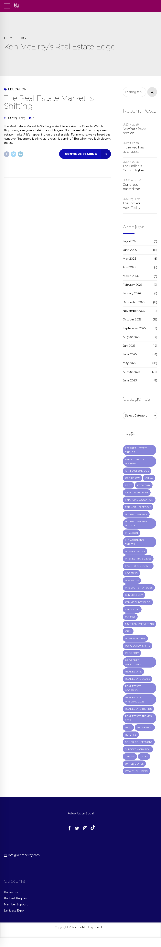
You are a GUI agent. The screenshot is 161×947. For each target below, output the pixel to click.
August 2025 (131, 337)
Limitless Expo (14, 910)
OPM (128, 631)
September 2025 (134, 328)
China (149, 478)
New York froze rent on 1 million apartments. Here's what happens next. (134, 131)
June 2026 (130, 250)
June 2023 (130, 380)
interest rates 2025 (138, 558)
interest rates (135, 551)
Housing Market (136, 514)
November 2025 (134, 311)
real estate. (133, 671)
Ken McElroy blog (138, 602)
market (130, 616)
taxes (144, 756)
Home (9, 38)
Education (17, 89)
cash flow (132, 478)
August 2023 (131, 372)
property (132, 652)
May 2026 (129, 258)
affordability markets (134, 461)
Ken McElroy (134, 594)
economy (143, 485)
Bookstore (11, 892)
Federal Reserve (136, 492)
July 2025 (129, 346)
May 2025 (129, 363)
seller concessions (138, 741)
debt (128, 485)
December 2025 (134, 302)
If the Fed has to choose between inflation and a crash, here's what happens (134, 150)
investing (131, 573)
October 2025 (132, 319)
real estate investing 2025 (134, 699)
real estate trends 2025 (138, 718)
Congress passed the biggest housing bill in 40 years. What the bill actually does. (134, 187)
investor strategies (139, 587)
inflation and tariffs (134, 542)
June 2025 (130, 354)
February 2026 (132, 285)
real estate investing (133, 688)
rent (128, 727)
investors (132, 580)
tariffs (130, 756)
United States (134, 763)
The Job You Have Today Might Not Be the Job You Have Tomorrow (133, 205)
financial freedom (138, 507)
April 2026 (129, 267)
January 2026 (132, 293)
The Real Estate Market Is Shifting (48, 102)
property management (134, 662)
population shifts (137, 645)
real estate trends (138, 708)
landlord (132, 609)
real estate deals (137, 678)
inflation (131, 532)
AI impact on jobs (137, 470)
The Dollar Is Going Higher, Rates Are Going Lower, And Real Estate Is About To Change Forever (134, 168)
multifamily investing (139, 623)
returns (130, 734)
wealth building (136, 771)
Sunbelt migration (138, 749)
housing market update (136, 523)
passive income (135, 638)
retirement (145, 727)
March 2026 (131, 276)
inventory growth (138, 565)
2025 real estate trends (136, 450)
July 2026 (129, 241)
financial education (139, 499)
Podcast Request (16, 898)
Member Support (16, 904)
